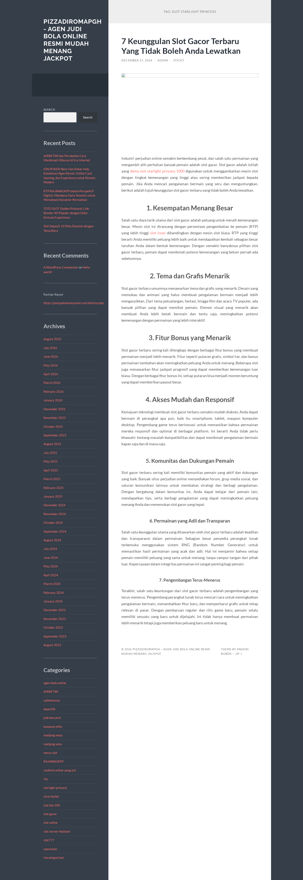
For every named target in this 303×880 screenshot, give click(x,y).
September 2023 (54, 636)
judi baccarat (52, 717)
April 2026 (50, 374)
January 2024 (52, 601)
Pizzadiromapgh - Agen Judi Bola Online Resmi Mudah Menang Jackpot (72, 40)
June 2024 (50, 557)
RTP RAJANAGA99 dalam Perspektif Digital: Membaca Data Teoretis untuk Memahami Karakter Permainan (69, 195)
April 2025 (50, 470)
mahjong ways (53, 735)
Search (49, 109)
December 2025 (54, 409)
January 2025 (52, 496)
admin (162, 60)
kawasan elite (52, 726)
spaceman (50, 849)
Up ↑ (239, 653)
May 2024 (50, 566)
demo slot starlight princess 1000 (157, 171)
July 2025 (50, 453)
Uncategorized (53, 857)
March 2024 (51, 584)
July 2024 (50, 549)
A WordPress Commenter (60, 267)
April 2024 (50, 575)
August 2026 (52, 339)
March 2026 (51, 382)
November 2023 (54, 619)
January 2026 (52, 400)
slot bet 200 (51, 805)
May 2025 (50, 461)
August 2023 (52, 645)
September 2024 (54, 531)
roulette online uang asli (59, 770)
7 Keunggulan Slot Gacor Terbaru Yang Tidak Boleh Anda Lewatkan (181, 45)
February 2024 (53, 592)
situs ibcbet (51, 796)
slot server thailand (56, 831)
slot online (50, 822)
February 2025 (53, 488)
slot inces (158, 233)
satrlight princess (55, 788)
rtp (45, 779)
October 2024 (53, 522)
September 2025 (54, 435)
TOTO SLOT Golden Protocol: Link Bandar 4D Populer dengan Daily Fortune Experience (66, 213)
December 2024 (54, 505)
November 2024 (54, 514)
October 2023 (53, 627)
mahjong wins (52, 744)
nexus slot (50, 753)
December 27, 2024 (136, 60)
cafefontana (51, 700)
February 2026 (53, 391)
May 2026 (50, 365)
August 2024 (52, 540)
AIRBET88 (50, 691)
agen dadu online (54, 683)
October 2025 (53, 426)
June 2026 (50, 356)
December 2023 (54, 610)
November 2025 (54, 417)
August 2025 (52, 444)
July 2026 (50, 348)
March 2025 (51, 479)
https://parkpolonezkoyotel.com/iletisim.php (73, 303)
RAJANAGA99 (53, 761)
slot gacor (50, 814)
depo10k (49, 709)
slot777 (48, 840)
